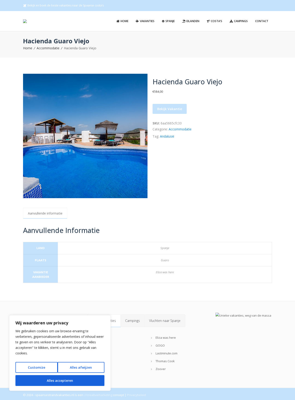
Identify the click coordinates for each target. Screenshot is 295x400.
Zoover (161, 369)
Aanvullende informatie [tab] (45, 213)
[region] (60, 353)
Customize (36, 367)
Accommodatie (48, 48)
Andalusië (167, 136)
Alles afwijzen (81, 367)
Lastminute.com (166, 353)
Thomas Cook (165, 361)
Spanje (164, 248)
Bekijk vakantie (169, 109)
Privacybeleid (136, 395)
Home (27, 48)
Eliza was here (165, 272)
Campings (132, 320)
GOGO (160, 345)
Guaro (165, 260)
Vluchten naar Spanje (164, 320)
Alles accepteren (60, 380)
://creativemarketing (98, 395)
